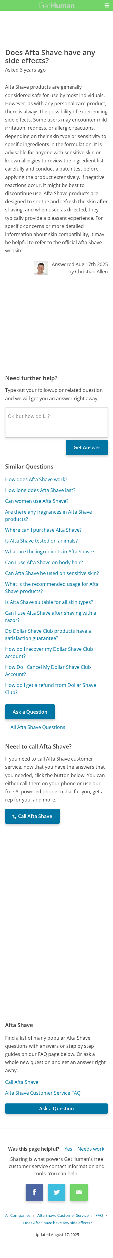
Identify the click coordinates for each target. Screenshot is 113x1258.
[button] (107, 5)
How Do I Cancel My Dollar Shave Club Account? (48, 671)
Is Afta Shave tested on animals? (41, 540)
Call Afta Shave (21, 1082)
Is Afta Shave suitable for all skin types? (49, 602)
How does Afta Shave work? (36, 479)
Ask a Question (30, 712)
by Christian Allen (88, 271)
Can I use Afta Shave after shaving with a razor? (50, 616)
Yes (68, 1149)
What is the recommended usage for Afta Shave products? (52, 588)
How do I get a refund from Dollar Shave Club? (50, 689)
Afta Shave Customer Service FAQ (42, 1093)
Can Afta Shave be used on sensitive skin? (52, 573)
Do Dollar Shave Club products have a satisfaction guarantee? (48, 634)
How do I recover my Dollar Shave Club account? (49, 653)
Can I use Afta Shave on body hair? (44, 562)
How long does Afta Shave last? (40, 490)
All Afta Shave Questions (38, 727)
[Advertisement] (56, 324)
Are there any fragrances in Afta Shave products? (48, 515)
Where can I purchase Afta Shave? (43, 530)
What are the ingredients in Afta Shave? (49, 551)
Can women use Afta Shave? (36, 501)
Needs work (90, 1149)
